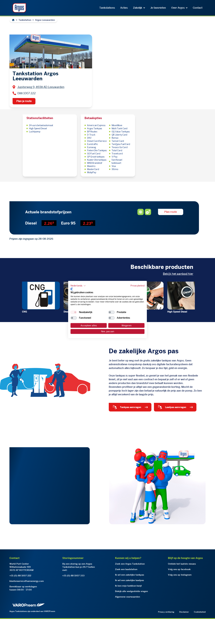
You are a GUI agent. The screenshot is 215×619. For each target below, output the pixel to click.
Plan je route (24, 101)
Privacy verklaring (166, 612)
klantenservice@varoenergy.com (26, 581)
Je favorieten (158, 7)
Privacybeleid (137, 285)
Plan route (170, 211)
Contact (197, 7)
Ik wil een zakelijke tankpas (129, 574)
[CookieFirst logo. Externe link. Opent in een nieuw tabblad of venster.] (72, 289)
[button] (78, 286)
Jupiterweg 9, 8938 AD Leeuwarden (40, 87)
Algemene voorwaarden (127, 596)
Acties (124, 7)
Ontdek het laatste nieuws (182, 563)
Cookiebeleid (200, 612)
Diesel (67, 311)
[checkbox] (74, 312)
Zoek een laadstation (126, 569)
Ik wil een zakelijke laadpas (129, 580)
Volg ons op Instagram (180, 574)
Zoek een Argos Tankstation (130, 563)
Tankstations (107, 7)
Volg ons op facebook (179, 569)
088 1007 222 (26, 93)
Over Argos (178, 7)
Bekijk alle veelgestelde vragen (131, 591)
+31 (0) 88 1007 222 (20, 575)
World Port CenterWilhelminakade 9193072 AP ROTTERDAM (21, 566)
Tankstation (25, 20)
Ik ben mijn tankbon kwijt (128, 585)
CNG (24, 311)
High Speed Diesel (177, 311)
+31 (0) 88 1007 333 (73, 575)
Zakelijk (137, 7)
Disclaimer (184, 612)
